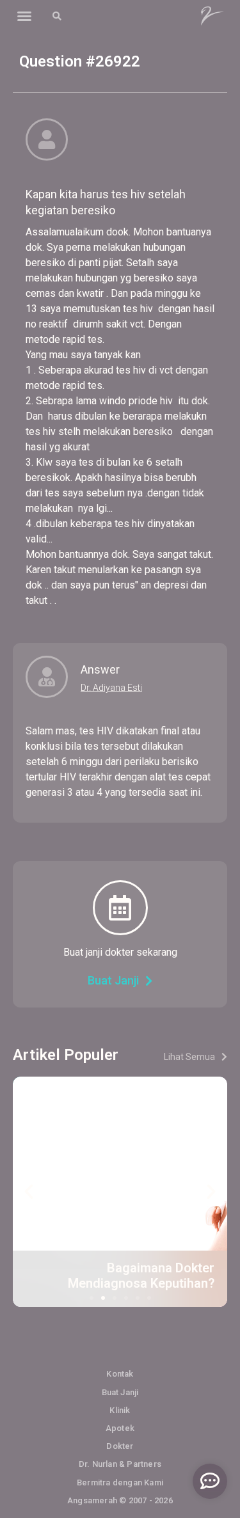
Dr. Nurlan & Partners (120, 1464)
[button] (24, 16)
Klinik (119, 1410)
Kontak (119, 1374)
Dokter (119, 1446)
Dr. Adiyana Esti (111, 688)
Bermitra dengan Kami (120, 1482)
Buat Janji (120, 1392)
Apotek (120, 1428)
